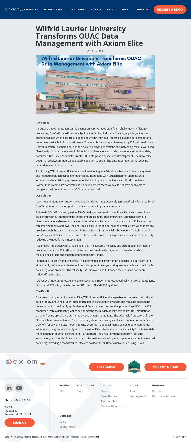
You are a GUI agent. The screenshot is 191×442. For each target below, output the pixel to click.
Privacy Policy (180, 437)
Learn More (106, 367)
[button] (31, 10)
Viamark (76, 437)
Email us (19, 423)
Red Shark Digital (90, 437)
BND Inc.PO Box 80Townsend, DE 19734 (17, 411)
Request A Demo (170, 9)
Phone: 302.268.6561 (17, 400)
